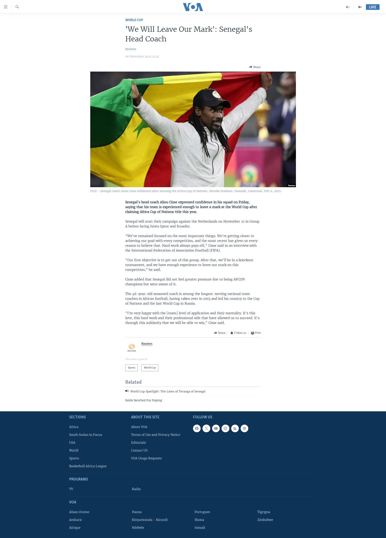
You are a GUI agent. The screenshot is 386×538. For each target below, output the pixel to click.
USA (72, 443)
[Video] (360, 7)
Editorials (138, 443)
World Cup (134, 20)
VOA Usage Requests (146, 458)
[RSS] (235, 428)
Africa (73, 427)
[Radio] (348, 7)
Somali (200, 528)
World (73, 450)
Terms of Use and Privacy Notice (155, 435)
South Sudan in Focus (85, 435)
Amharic (75, 520)
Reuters (130, 49)
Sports (74, 458)
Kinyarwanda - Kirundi (150, 520)
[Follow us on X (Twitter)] (206, 428)
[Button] (255, 67)
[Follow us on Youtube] (216, 428)
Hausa (137, 512)
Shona (199, 520)
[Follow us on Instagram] (225, 428)
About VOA (139, 427)
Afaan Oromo (79, 512)
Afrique (74, 528)
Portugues (202, 512)
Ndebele (138, 528)
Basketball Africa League (88, 466)
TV (71, 489)
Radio (136, 489)
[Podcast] (244, 428)
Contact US (139, 450)
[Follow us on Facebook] (197, 428)
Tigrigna (263, 512)
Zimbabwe (265, 520)
